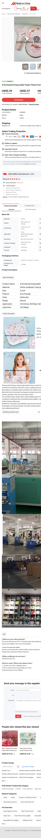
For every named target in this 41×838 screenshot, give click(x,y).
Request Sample (34, 104)
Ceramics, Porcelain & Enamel (27, 797)
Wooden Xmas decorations (27, 774)
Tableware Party (27, 820)
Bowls (13, 797)
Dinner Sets (32, 14)
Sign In (5, 197)
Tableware (25, 14)
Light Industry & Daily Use (13, 14)
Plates (5, 797)
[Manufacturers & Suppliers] (20, 3)
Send (18, 716)
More (3, 824)
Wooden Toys (6, 770)
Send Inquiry (18, 100)
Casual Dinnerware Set (10, 802)
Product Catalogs (28, 766)
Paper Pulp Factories (27, 811)
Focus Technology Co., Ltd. (24, 830)
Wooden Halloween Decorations (10, 774)
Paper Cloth (6, 816)
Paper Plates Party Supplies (22, 816)
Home (3, 14)
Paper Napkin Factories (10, 811)
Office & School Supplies (26, 777)
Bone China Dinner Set (27, 802)
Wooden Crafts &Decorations (10, 777)
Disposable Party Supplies (11, 820)
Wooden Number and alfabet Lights (28, 770)
